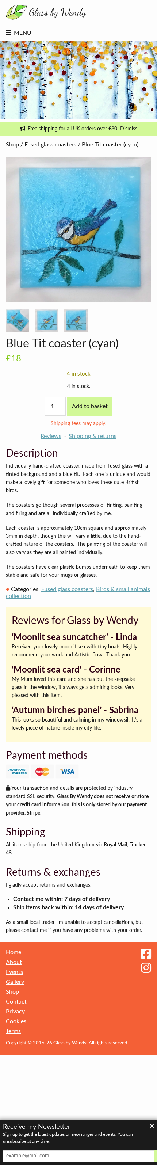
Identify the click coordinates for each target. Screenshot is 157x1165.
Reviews (51, 436)
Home (13, 952)
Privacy (15, 1011)
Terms (13, 1031)
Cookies (16, 1021)
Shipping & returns (92, 436)
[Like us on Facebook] (146, 954)
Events (14, 972)
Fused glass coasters (50, 145)
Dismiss (128, 129)
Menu (22, 33)
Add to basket (90, 406)
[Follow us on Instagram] (146, 968)
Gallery (15, 982)
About (14, 962)
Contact (16, 1002)
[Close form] (152, 1126)
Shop (12, 145)
